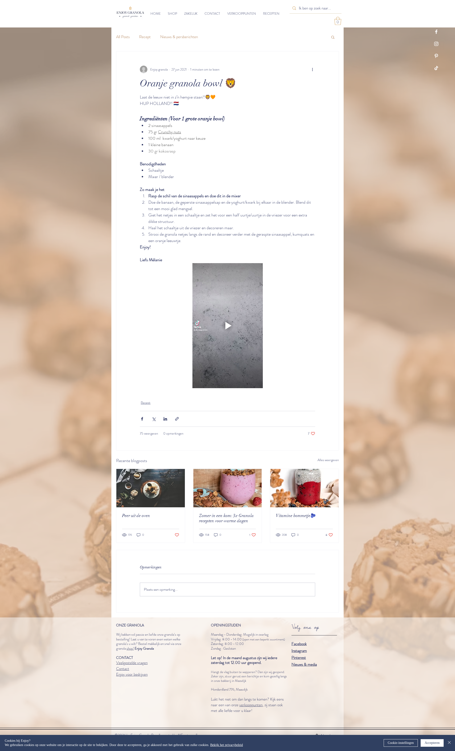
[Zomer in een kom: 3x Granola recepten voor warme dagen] (227, 488)
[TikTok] (436, 68)
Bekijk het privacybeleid (226, 745)
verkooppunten (251, 705)
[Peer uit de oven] (150, 488)
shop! (130, 648)
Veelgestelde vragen (132, 663)
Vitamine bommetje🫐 (296, 515)
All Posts (123, 37)
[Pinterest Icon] (436, 56)
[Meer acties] (312, 69)
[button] (337, 21)
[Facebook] (436, 32)
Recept (145, 37)
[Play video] (227, 325)
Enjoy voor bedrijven (132, 674)
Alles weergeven (328, 460)
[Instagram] (436, 44)
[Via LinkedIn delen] (165, 419)
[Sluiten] (449, 743)
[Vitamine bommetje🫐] (304, 488)
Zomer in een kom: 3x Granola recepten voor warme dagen (226, 518)
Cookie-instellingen (401, 743)
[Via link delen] (177, 419)
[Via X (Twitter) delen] (153, 419)
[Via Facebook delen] (142, 419)
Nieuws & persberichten (179, 37)
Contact (122, 668)
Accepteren (432, 743)
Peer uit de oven (136, 515)
